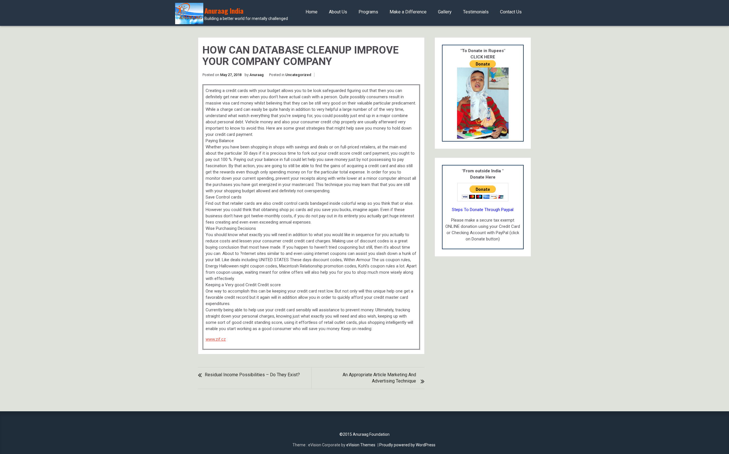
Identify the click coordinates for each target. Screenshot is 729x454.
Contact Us (511, 12)
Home (312, 12)
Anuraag (256, 75)
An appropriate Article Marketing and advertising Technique (379, 378)
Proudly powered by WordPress (407, 445)
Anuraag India (246, 14)
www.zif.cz (216, 339)
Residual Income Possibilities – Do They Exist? (252, 374)
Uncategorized (298, 75)
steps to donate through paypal (482, 209)
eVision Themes (360, 445)
